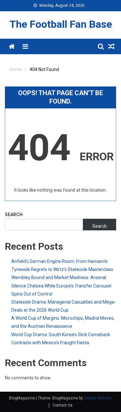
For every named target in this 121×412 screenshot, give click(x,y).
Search (14, 214)
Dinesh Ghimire (97, 398)
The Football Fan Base (60, 24)
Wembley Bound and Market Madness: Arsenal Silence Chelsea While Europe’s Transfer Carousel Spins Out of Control (61, 285)
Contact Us (63, 405)
